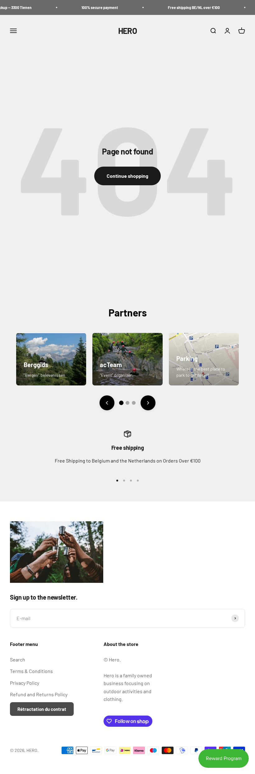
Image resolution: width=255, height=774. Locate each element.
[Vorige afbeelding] (107, 402)
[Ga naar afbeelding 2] (127, 403)
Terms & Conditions (31, 671)
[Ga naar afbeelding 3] (134, 403)
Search (17, 659)
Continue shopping (127, 176)
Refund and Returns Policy (38, 694)
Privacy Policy (24, 683)
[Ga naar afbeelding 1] (121, 403)
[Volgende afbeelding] (148, 402)
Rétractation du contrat (41, 709)
